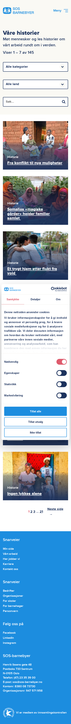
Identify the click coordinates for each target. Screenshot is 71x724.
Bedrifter (8, 591)
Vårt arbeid (10, 554)
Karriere (8, 564)
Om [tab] (58, 299)
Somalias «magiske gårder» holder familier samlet (28, 213)
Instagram (9, 643)
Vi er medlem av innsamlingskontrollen (41, 712)
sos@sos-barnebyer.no (27, 682)
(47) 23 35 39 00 (25, 677)
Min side (8, 549)
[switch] (61, 373)
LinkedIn (8, 638)
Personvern (10, 611)
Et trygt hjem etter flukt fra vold (32, 271)
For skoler (9, 601)
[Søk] (63, 102)
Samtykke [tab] (13, 299)
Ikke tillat (35, 432)
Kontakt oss (10, 569)
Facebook (9, 633)
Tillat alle (35, 411)
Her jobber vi (11, 559)
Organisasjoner (13, 596)
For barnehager (13, 606)
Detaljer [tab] (36, 299)
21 (41, 512)
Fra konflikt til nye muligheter (34, 163)
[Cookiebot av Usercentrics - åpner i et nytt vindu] (51, 289)
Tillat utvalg (35, 421)
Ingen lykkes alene (24, 493)
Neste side (55, 511)
